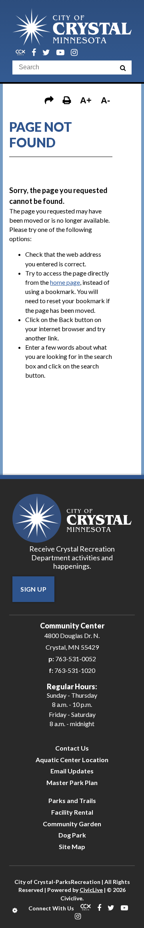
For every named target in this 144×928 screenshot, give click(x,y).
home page (65, 282)
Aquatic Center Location (72, 759)
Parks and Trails (72, 800)
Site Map (72, 846)
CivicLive (91, 889)
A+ (86, 100)
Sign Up (33, 589)
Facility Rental (72, 812)
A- (105, 100)
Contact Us (72, 748)
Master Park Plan (72, 782)
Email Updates (72, 771)
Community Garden (72, 823)
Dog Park (72, 835)
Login (15, 910)
